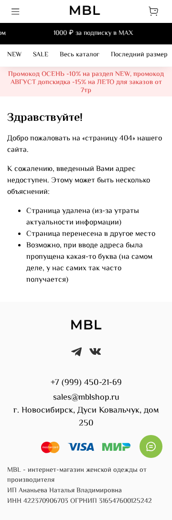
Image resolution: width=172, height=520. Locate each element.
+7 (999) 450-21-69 (86, 383)
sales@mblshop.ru (86, 397)
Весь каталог (79, 55)
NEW (14, 55)
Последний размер (139, 55)
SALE (40, 55)
